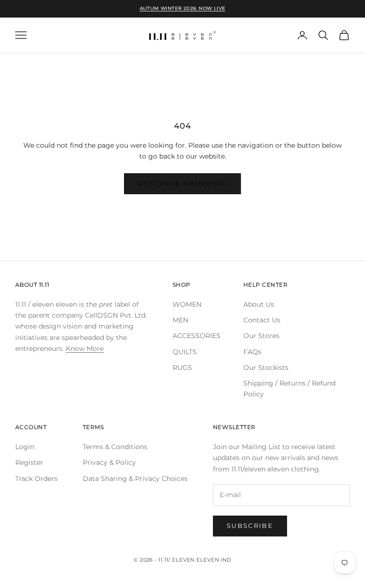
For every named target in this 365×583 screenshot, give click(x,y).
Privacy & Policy (109, 462)
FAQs (252, 352)
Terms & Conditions (115, 446)
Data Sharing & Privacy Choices (135, 478)
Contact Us (261, 320)
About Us (258, 304)
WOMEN (187, 304)
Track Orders (36, 478)
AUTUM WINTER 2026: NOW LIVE (183, 8)
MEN (180, 320)
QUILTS (185, 352)
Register (29, 462)
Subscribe (250, 525)
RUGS (182, 367)
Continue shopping (182, 183)
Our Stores (261, 335)
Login (24, 446)
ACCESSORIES (197, 335)
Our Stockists (265, 367)
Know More (85, 348)
